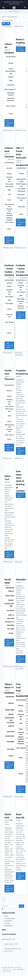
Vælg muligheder (9, 122)
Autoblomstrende (10, 918)
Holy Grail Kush (18, 687)
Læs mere (20, 494)
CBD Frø (7, 923)
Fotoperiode (8, 921)
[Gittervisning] (4, 23)
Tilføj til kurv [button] (19, 49)
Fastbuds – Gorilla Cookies (9, 268)
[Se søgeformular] (3, 7)
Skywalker (21, 579)
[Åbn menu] (14, 8)
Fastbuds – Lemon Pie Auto (20, 268)
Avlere (6, 916)
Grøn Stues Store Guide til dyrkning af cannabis (20, 481)
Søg (21, 906)
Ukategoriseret (9, 925)
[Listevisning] (8, 23)
